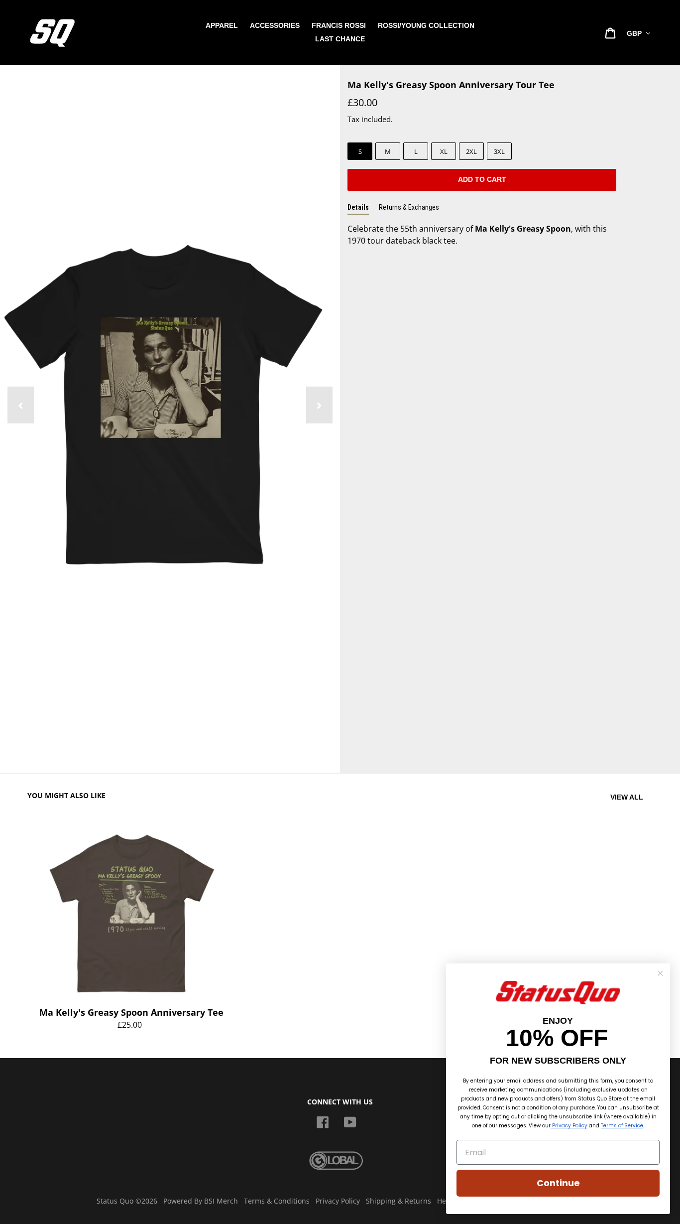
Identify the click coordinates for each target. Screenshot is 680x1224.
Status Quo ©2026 (127, 1201)
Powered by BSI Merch (200, 1201)
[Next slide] (319, 405)
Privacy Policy (338, 1201)
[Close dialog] (660, 973)
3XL (499, 151)
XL (444, 151)
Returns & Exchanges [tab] (409, 207)
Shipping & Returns (398, 1201)
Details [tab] (358, 207)
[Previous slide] (20, 405)
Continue (558, 1183)
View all (626, 797)
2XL (471, 151)
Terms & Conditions (277, 1201)
